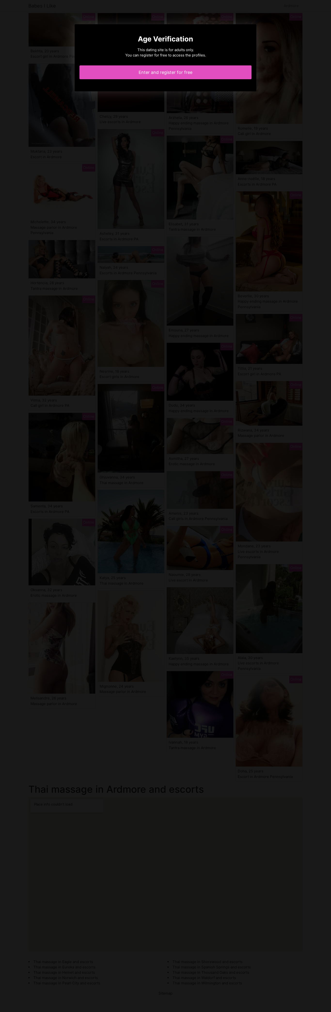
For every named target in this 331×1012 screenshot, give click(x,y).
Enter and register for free (165, 72)
